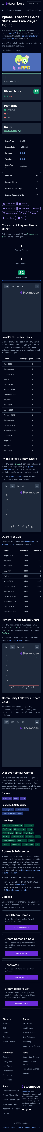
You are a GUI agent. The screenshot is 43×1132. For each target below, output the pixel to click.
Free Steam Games (30, 1069)
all (23, 286)
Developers (8, 1070)
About (27, 1127)
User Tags (7, 1066)
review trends (8, 38)
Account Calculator (11, 1109)
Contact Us (36, 1127)
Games (9, 10)
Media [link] (34, 213)
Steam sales (28, 542)
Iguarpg (18, 10)
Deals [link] (37, 208)
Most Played (27, 1028)
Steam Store (20, 884)
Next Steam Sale (10, 1104)
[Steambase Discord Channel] (23, 1110)
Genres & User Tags (13, 188)
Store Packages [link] (11, 213)
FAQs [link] (22, 218)
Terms (13, 1127)
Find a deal (20, 953)
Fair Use (20, 1127)
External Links (11, 182)
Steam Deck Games (31, 1046)
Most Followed (28, 1032)
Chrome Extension (11, 1090)
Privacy (6, 1127)
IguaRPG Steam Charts (33, 10)
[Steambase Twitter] (30, 1110)
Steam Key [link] (25, 208)
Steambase (26, 1092)
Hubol (22, 153)
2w (6, 286)
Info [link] (24, 213)
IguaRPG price (15, 476)
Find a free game (20, 927)
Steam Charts (9, 1041)
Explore (6, 1113)
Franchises (7, 1080)
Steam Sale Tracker (30, 1057)
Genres (6, 1057)
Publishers (7, 1075)
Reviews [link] (24, 204)
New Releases (28, 1037)
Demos (6, 1032)
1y (18, 286)
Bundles (6, 1037)
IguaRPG (12, 33)
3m (12, 286)
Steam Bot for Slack (11, 1100)
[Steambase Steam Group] (27, 1110)
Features (8, 175)
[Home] (3, 10)
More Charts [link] (10, 218)
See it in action (20, 1003)
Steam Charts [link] (10, 204)
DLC (5, 1028)
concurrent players (30, 36)
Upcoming (26, 1041)
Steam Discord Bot (11, 1095)
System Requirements (14, 195)
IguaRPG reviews (16, 640)
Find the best (20, 977)
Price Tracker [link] (10, 208)
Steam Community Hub (16, 890)
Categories (7, 1061)
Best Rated (27, 1023)
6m (12, 486)
